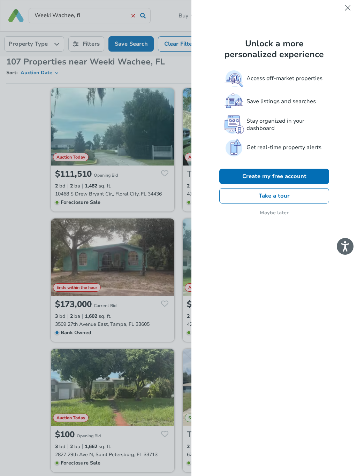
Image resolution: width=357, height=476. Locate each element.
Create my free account (274, 176)
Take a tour (274, 196)
